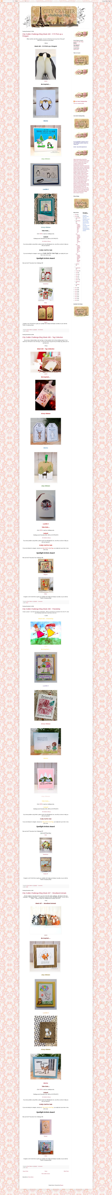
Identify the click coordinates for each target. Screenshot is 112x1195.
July (77, 272)
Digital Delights (83, 181)
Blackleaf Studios (80, 186)
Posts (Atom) (30, 1177)
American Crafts (77, 181)
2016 (76, 289)
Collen (45, 1156)
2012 (76, 296)
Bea (81, 159)
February (78, 281)
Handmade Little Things (78, 41)
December (78, 217)
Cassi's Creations (81, 183)
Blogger (61, 1185)
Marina (46, 1083)
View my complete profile (79, 103)
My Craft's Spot (85, 162)
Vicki (45, 835)
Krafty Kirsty (76, 168)
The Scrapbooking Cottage (81, 191)
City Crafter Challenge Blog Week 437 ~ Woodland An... (78, 258)
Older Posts (66, 1171)
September (78, 267)
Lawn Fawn (84, 187)
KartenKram (45, 283)
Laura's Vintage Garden (78, 182)
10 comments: (40, 329)
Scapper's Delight (77, 163)
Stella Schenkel (77, 159)
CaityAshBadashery (81, 177)
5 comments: (40, 601)
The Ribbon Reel (79, 178)
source (45, 81)
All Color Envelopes (78, 162)
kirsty (27, 602)
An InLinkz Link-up (46, 241)
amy (27, 1167)
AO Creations (76, 46)
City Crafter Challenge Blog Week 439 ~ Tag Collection (42, 337)
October (77, 264)
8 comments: (40, 1166)
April (77, 278)
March (77, 279)
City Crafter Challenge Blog (81, 101)
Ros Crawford (80, 160)
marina (27, 331)
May (77, 276)
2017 (76, 287)
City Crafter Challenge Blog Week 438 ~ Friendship (41, 609)
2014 (76, 293)
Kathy (45, 302)
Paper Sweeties (80, 167)
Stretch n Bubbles (77, 173)
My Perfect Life (77, 44)
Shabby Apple (86, 167)
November (78, 220)
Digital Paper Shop (81, 169)
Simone (46, 1136)
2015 (76, 291)
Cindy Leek (86, 179)
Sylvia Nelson (84, 172)
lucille (27, 886)
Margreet (46, 574)
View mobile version (46, 1173)
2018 (76, 216)
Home (46, 1171)
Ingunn (45, 322)
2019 (76, 214)
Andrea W (45, 873)
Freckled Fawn (77, 164)
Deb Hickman (81, 179)
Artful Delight (83, 163)
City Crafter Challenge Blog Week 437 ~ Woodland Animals (44, 893)
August (77, 270)
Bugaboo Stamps (77, 172)
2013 (76, 294)
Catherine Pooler (84, 173)
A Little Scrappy (80, 190)
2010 (76, 300)
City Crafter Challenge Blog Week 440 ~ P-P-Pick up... (78, 228)
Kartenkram (45, 854)
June (77, 274)
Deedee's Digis (86, 160)
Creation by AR (77, 174)
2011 (76, 298)
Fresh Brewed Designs (80, 176)
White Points (76, 49)
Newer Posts (25, 1171)
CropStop (86, 171)
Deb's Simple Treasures (78, 192)
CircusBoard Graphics (81, 185)
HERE (40, 233)
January (77, 284)
